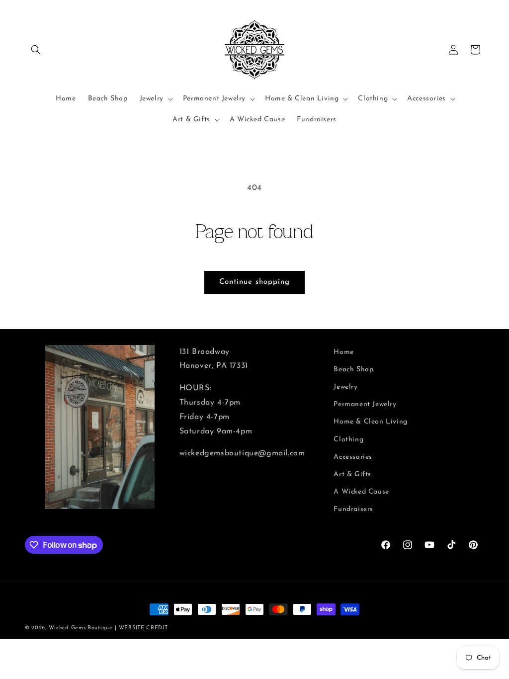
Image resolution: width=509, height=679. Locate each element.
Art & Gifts (352, 474)
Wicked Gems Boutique (81, 628)
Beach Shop (353, 369)
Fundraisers (353, 509)
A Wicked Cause (361, 492)
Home (343, 352)
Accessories (353, 457)
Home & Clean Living (370, 421)
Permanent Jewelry (365, 404)
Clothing (348, 439)
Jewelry (345, 387)
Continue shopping (254, 282)
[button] (36, 50)
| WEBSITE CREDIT (141, 628)
